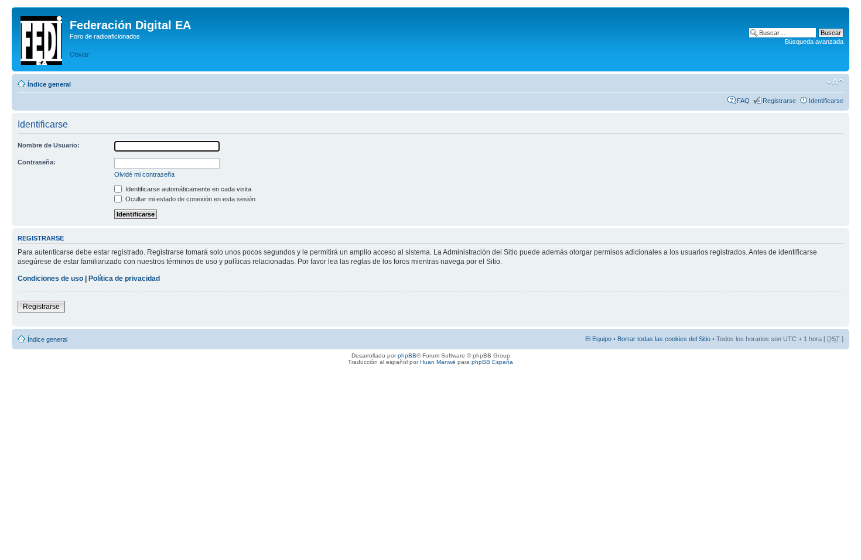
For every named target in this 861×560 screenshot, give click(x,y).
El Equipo (598, 338)
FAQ (743, 100)
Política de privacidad (124, 278)
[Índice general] (42, 38)
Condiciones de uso (50, 278)
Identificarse (826, 100)
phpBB (407, 355)
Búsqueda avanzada (814, 41)
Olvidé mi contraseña (144, 174)
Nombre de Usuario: (49, 145)
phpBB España (492, 362)
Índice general (49, 84)
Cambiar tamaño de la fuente (834, 82)
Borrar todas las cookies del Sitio (663, 338)
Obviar (79, 54)
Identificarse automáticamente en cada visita (187, 189)
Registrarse (779, 100)
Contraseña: (37, 162)
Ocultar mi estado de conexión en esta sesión (189, 198)
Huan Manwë (438, 362)
